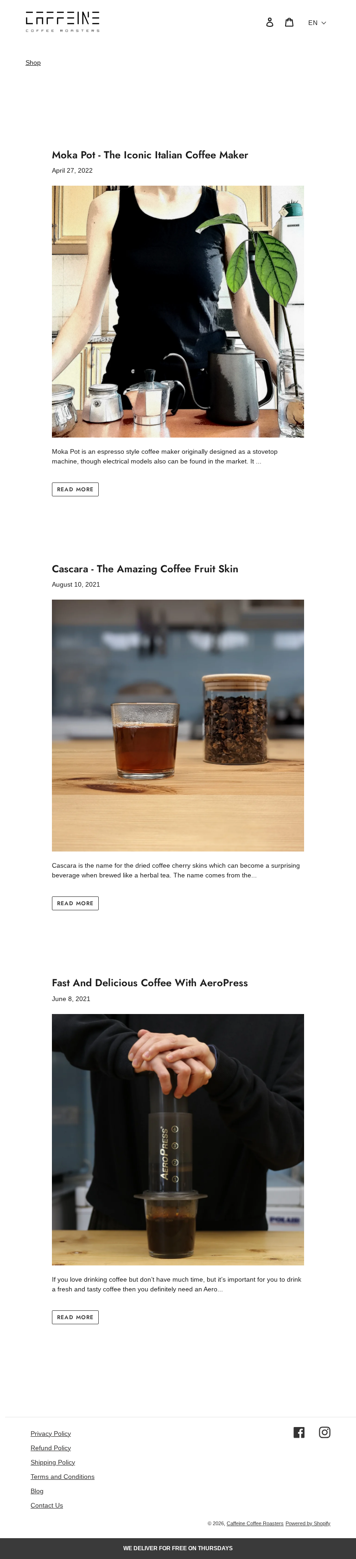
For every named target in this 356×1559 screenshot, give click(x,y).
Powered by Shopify (308, 1523)
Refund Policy (51, 1448)
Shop (33, 62)
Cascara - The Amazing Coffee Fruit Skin (145, 568)
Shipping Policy (53, 1462)
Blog (37, 1491)
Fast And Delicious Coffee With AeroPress (150, 982)
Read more (75, 489)
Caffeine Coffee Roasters (255, 1523)
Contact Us (47, 1505)
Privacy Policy (51, 1433)
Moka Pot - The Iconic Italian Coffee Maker (150, 154)
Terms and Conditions (63, 1476)
